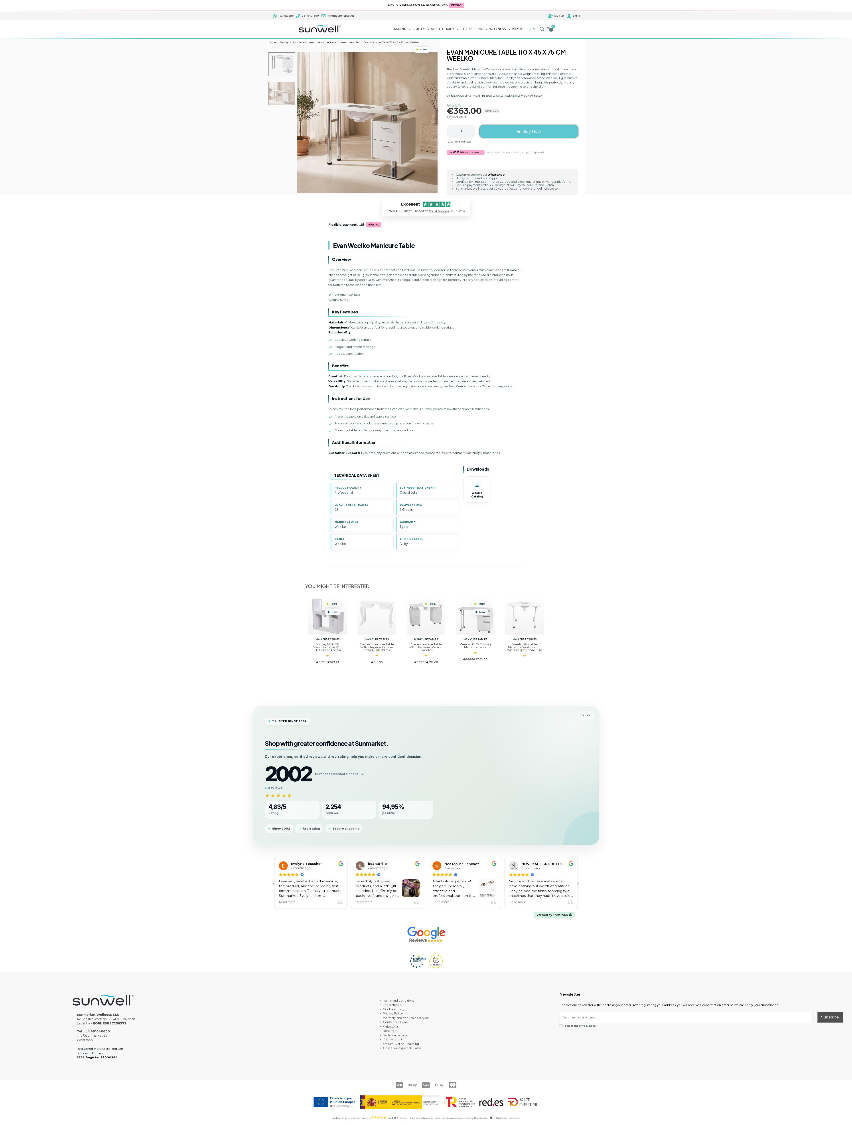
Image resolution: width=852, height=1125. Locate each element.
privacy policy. (588, 1025)
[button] (542, 29)
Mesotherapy (442, 29)
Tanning (399, 29)
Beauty (418, 29)
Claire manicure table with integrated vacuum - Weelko (376, 647)
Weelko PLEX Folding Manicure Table (426, 645)
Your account (392, 1039)
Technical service (395, 1035)
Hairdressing (471, 29)
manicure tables (531, 96)
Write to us (390, 1026)
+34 (97, 1031)
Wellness (497, 29)
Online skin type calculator (402, 1048)
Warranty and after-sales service (406, 1018)
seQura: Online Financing (401, 1044)
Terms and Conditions (398, 1000)
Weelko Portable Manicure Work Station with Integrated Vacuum (475, 647)
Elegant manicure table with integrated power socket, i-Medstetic (328, 647)
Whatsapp (85, 1040)
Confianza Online (395, 1022)
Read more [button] (290, 902)
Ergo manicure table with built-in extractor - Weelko (524, 647)
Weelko (498, 96)
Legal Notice (392, 1004)
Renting (388, 1030)
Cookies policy (393, 1009)
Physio (518, 29)
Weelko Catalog (477, 494)
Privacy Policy (393, 1013)
